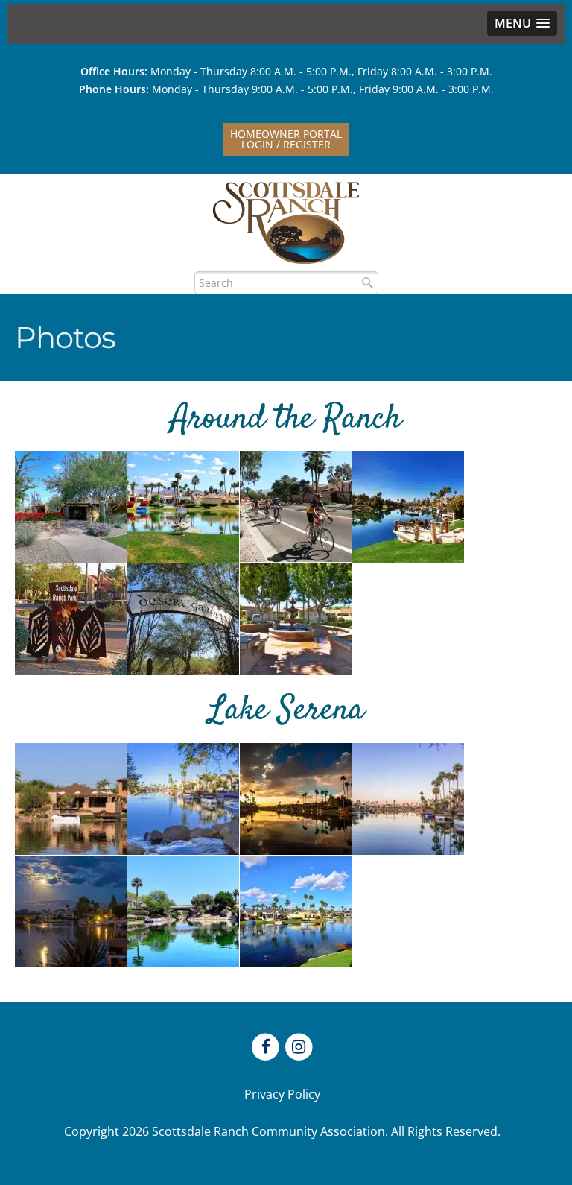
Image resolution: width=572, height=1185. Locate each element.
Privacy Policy (282, 1094)
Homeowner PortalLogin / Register (286, 139)
